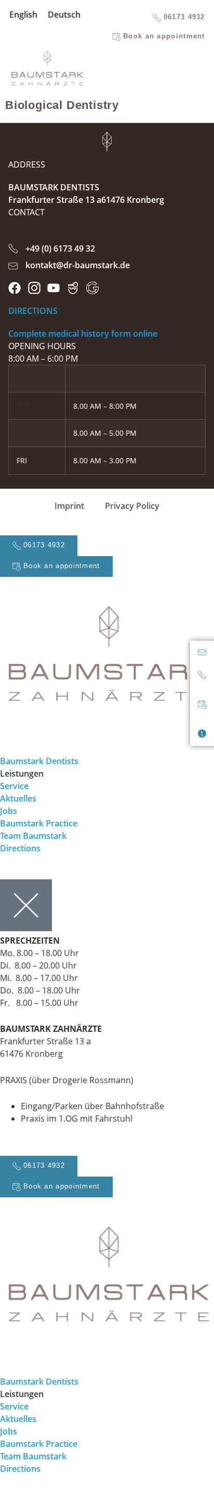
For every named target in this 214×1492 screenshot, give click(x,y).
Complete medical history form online (82, 333)
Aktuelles (18, 798)
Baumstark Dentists (39, 761)
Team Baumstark (33, 835)
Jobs (8, 811)
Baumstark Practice (38, 823)
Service (14, 786)
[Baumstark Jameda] (73, 288)
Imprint (69, 506)
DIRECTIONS (33, 310)
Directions (20, 848)
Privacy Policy (132, 506)
